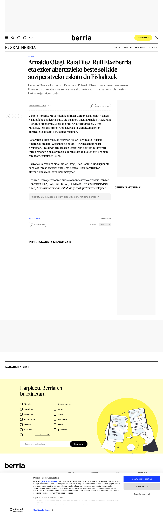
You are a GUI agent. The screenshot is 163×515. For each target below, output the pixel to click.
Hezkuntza (140, 47)
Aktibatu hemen (88, 196)
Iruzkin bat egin (39, 224)
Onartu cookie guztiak (142, 479)
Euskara (128, 47)
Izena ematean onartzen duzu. (42, 435)
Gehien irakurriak (127, 187)
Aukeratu (140, 486)
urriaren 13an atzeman (57, 139)
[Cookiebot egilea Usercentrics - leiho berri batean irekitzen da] (16, 510)
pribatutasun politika (42, 435)
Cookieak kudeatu (41, 510)
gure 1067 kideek (49, 481)
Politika (118, 47)
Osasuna (152, 47)
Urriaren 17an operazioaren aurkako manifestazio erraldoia (64, 180)
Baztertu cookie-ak (141, 494)
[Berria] (15, 467)
